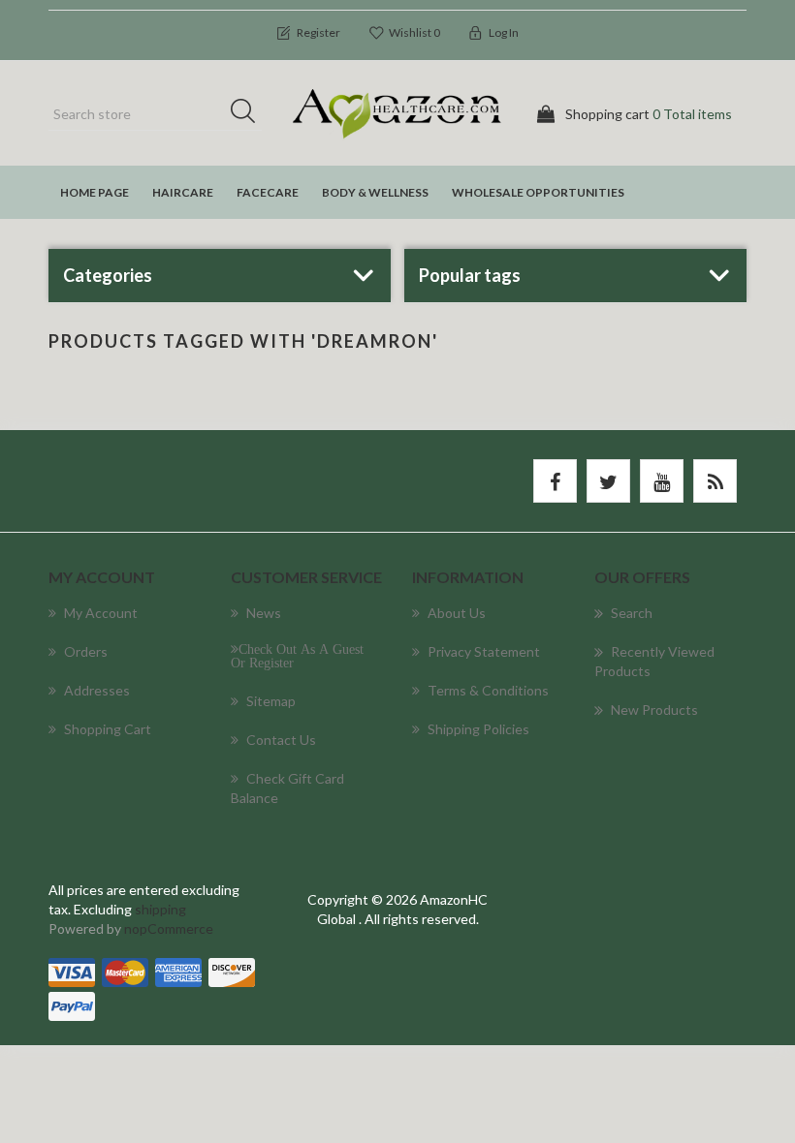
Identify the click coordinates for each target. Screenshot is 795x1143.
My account (101, 612)
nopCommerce (168, 928)
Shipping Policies (478, 729)
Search (249, 114)
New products (654, 709)
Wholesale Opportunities (538, 192)
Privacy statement (484, 651)
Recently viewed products (654, 661)
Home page (94, 192)
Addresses (97, 690)
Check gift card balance (287, 788)
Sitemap (271, 701)
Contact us (281, 739)
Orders (86, 651)
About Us (457, 612)
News (263, 612)
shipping (160, 909)
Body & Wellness (375, 192)
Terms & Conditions (488, 690)
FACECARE (268, 192)
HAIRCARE (182, 192)
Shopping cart (107, 729)
